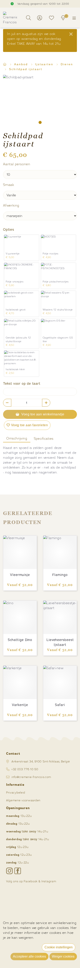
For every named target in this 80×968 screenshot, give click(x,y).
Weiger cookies (63, 956)
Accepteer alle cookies (29, 956)
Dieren (67, 64)
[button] (40, 122)
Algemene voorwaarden (23, 800)
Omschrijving (16, 438)
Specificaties (44, 439)
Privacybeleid (15, 792)
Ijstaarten (45, 64)
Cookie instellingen (59, 947)
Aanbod (21, 64)
